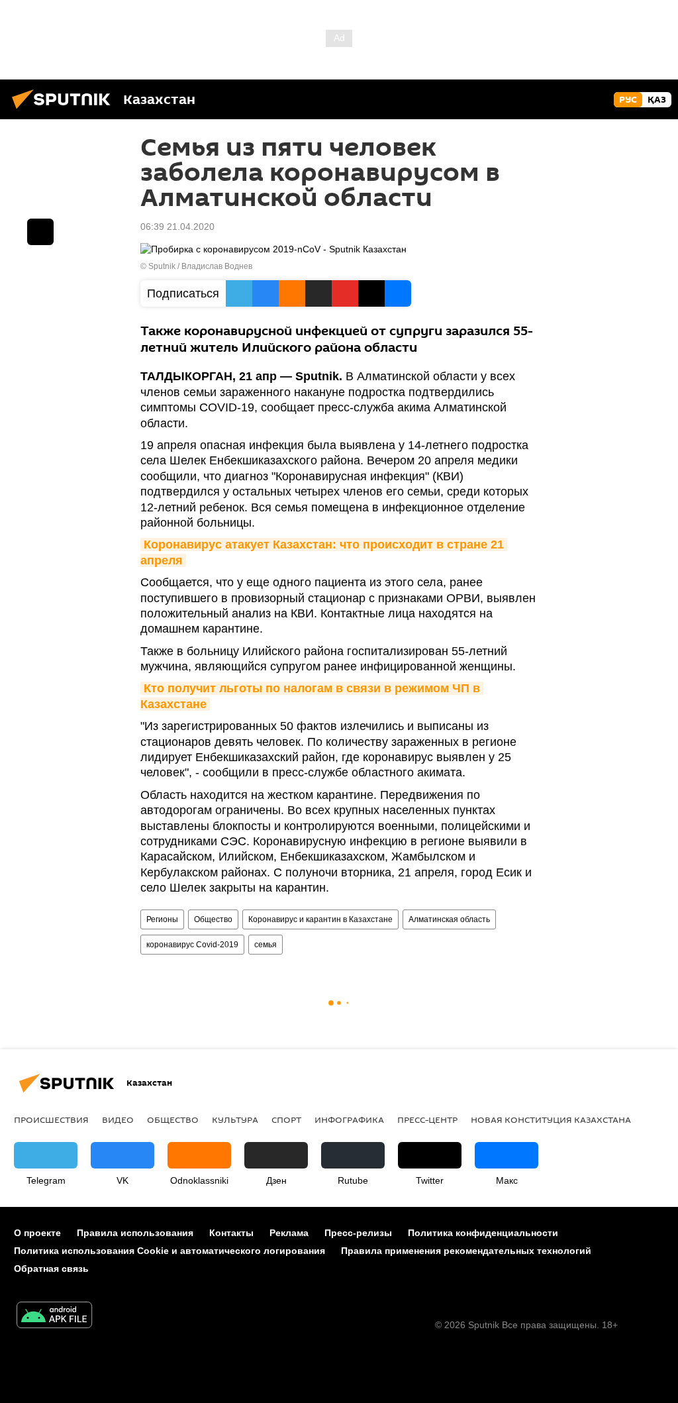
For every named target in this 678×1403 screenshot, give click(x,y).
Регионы (162, 919)
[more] (40, 232)
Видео (118, 1119)
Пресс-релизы (358, 1232)
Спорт (286, 1119)
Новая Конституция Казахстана (551, 1119)
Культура (235, 1119)
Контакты (231, 1232)
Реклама (289, 1232)
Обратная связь (51, 1268)
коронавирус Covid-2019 (192, 944)
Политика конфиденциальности (483, 1232)
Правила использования (135, 1232)
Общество (213, 919)
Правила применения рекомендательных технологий (466, 1250)
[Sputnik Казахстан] (65, 110)
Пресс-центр (427, 1119)
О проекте (37, 1232)
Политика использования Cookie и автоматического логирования (169, 1250)
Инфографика (349, 1119)
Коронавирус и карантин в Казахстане (320, 919)
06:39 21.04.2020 (177, 226)
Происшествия (51, 1119)
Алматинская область (449, 919)
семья (265, 944)
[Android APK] (54, 1316)
